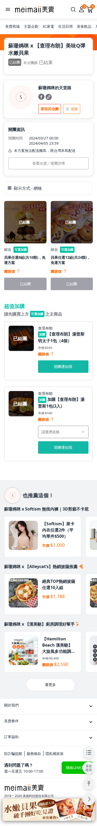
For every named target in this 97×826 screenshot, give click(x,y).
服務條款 (34, 753)
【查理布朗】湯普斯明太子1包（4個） (61, 337)
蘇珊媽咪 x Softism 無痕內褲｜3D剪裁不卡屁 (46, 509)
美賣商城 (12, 26)
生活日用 (65, 26)
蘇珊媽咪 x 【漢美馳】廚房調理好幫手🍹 (42, 624)
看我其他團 (50, 108)
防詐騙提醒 (13, 753)
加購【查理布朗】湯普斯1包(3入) (61, 402)
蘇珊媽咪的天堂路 (54, 87)
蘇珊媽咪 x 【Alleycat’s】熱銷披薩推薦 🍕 (44, 566)
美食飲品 (84, 26)
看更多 (50, 684)
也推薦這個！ (38, 495)
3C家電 (48, 26)
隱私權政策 (55, 753)
